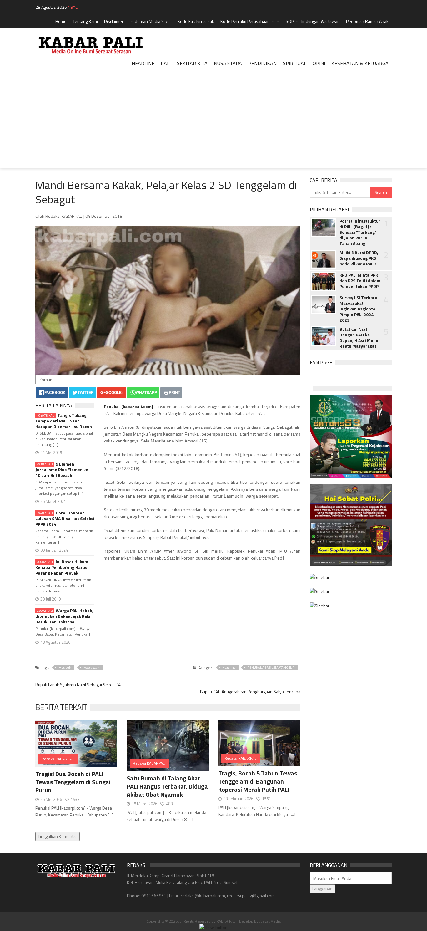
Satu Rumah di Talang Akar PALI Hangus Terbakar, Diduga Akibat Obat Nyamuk (167, 786)
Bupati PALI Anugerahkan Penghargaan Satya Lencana (250, 691)
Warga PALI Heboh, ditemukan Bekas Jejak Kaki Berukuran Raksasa (64, 616)
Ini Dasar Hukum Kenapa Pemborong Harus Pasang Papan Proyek (61, 567)
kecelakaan (91, 667)
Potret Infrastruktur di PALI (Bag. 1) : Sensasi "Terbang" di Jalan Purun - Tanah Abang (359, 232)
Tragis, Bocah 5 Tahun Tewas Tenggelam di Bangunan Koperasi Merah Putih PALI (257, 781)
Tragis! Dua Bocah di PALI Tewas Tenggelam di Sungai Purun (73, 782)
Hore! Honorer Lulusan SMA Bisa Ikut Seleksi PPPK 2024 (64, 518)
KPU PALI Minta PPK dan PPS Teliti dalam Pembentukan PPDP (359, 280)
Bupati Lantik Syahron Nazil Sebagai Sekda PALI (79, 684)
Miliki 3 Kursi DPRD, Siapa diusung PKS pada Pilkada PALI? (358, 258)
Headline (228, 667)
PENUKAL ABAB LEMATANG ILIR (271, 667)
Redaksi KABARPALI (58, 759)
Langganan (322, 888)
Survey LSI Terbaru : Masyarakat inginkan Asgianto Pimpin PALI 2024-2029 (359, 309)
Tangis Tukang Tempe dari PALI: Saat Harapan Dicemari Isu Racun (63, 420)
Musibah (64, 667)
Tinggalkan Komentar (57, 836)
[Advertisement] (213, 124)
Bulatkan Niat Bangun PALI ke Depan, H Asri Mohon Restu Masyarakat (360, 337)
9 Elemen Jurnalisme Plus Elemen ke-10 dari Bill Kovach (62, 469)
